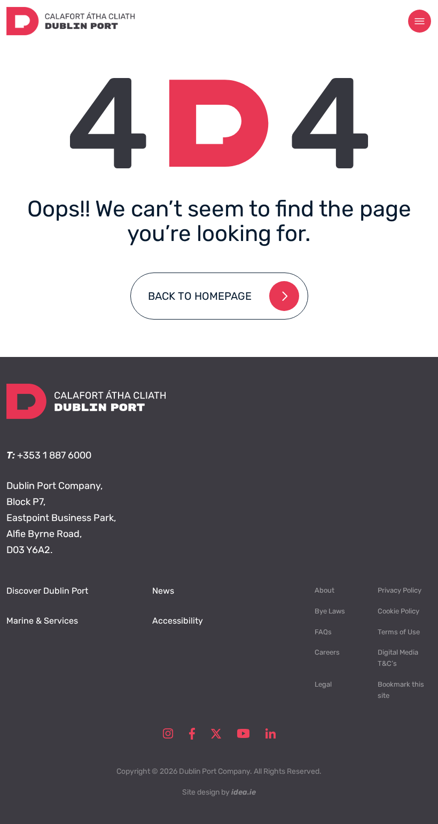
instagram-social (168, 734)
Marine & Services (42, 621)
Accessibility (177, 621)
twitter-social (216, 734)
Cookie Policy (398, 611)
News (163, 591)
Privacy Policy (399, 590)
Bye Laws (330, 611)
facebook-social (192, 734)
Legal (323, 684)
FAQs (323, 632)
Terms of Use (399, 632)
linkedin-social (270, 734)
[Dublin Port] (70, 32)
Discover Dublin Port (47, 591)
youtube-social (243, 734)
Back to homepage (200, 296)
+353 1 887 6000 (54, 455)
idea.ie (243, 792)
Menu (420, 21)
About (324, 590)
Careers (327, 652)
